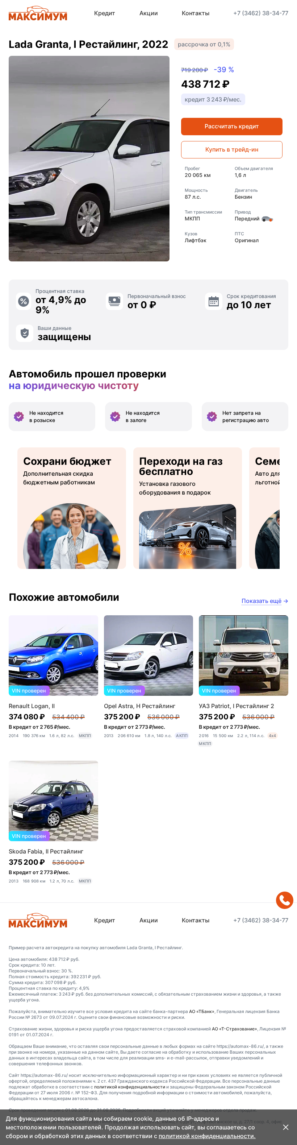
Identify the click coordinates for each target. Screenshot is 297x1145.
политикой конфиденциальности (129, 1087)
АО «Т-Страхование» (234, 1029)
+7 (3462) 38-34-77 (260, 13)
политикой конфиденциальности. (207, 1136)
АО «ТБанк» (201, 1011)
